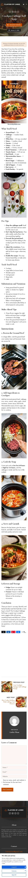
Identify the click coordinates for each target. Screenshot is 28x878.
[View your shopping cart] (23, 4)
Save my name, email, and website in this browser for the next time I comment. (14, 782)
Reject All (14, 875)
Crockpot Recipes (15, 25)
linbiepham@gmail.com (14, 851)
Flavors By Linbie (12, 4)
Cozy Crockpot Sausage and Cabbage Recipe (19, 686)
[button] (26, 4)
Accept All (14, 867)
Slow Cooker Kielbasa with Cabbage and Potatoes (8, 702)
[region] (14, 865)
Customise (14, 871)
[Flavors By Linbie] (2, 4)
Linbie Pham (14, 732)
